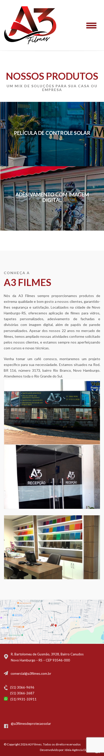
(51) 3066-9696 (22, 687)
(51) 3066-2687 (22, 693)
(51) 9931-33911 (23, 699)
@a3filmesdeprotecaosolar (31, 724)
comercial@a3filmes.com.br (31, 673)
